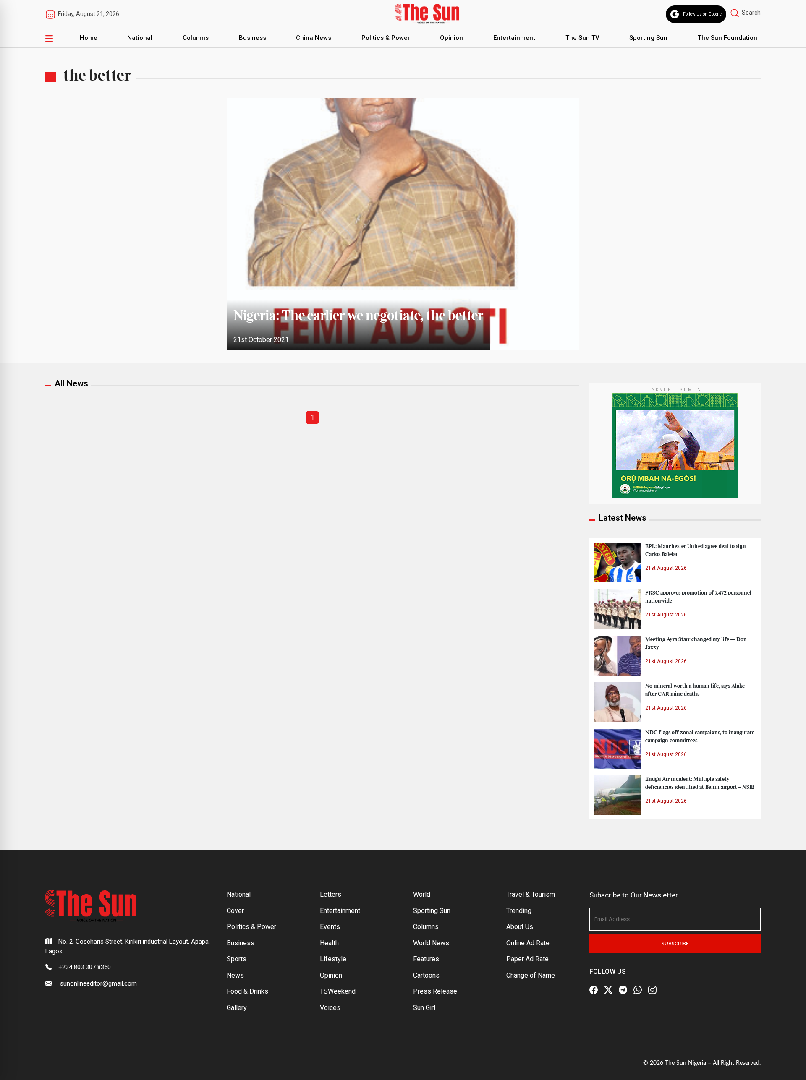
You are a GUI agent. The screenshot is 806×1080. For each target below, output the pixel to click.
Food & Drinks (247, 991)
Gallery (237, 1008)
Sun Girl (424, 1008)
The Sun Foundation (727, 38)
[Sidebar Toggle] (49, 38)
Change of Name (530, 975)
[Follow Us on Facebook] (593, 990)
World (421, 894)
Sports (236, 959)
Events (330, 927)
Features (426, 959)
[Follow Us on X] (608, 990)
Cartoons (426, 975)
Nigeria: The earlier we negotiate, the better (358, 316)
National (139, 38)
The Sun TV (582, 38)
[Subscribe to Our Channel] (623, 990)
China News (313, 38)
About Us (519, 927)
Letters (330, 894)
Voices (330, 1008)
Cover (235, 911)
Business (252, 38)
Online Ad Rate (528, 943)
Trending (518, 911)
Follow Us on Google (702, 14)
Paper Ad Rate (527, 959)
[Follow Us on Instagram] (652, 990)
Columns (196, 38)
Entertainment (514, 38)
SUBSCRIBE (675, 943)
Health (329, 943)
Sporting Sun (648, 38)
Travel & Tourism (530, 894)
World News (431, 943)
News (235, 975)
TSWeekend (338, 991)
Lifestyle (333, 959)
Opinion (451, 38)
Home (88, 38)
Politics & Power (385, 38)
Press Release (435, 991)
